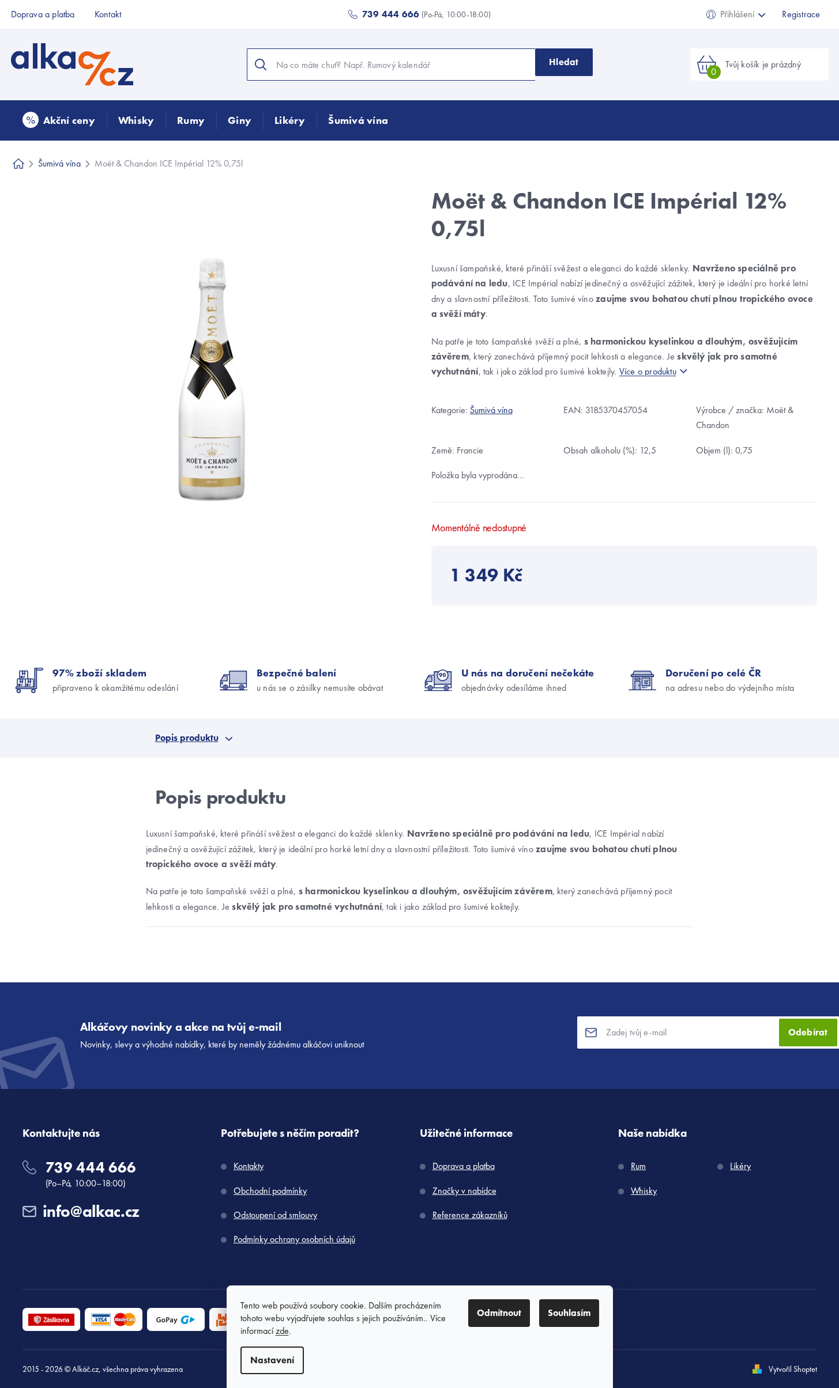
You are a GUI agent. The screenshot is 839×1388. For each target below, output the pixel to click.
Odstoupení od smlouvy (275, 1215)
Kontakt (108, 14)
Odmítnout (499, 1313)
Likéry (740, 1166)
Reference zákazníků (469, 1215)
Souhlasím (569, 1313)
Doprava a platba (43, 14)
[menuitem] (59, 120)
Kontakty (249, 1166)
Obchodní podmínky (270, 1191)
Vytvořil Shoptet (793, 1369)
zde (282, 1331)
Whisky (644, 1191)
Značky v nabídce (464, 1191)
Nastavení (272, 1360)
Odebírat (808, 1032)
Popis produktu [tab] (187, 738)
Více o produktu (647, 371)
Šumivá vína (491, 410)
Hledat (563, 62)
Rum (638, 1166)
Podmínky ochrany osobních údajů (294, 1239)
